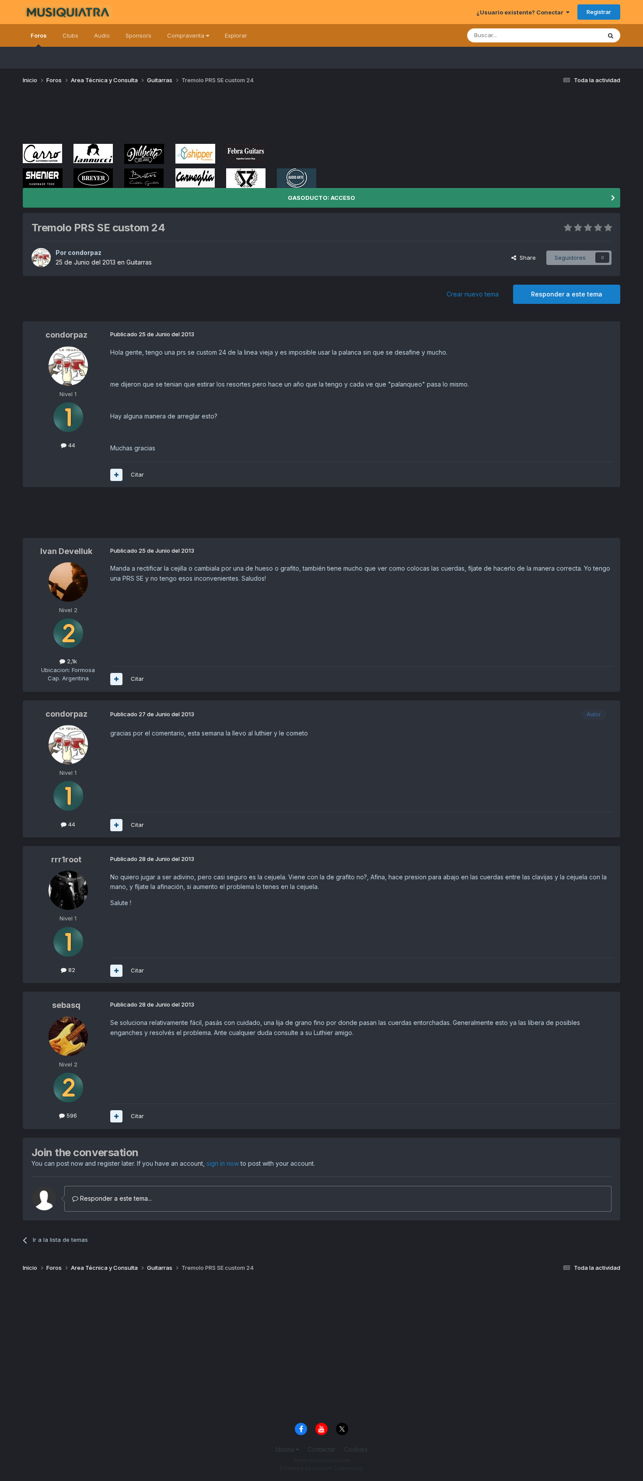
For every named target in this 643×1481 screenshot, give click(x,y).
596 (71, 1115)
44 (70, 445)
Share (526, 257)
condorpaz (84, 252)
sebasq (66, 1005)
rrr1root (66, 859)
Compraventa (186, 35)
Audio (102, 35)
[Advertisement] (182, 117)
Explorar (236, 35)
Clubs (70, 35)
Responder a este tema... (115, 1198)
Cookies (356, 1449)
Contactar (321, 1449)
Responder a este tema (566, 294)
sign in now (222, 1163)
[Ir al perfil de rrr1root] (68, 890)
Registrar (599, 11)
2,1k (71, 661)
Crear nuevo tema (473, 294)
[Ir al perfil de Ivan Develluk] (68, 582)
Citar (137, 474)
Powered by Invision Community (321, 1468)
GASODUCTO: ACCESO (321, 197)
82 (70, 969)
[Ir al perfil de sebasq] (68, 1036)
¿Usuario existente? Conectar (521, 12)
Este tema (576, 35)
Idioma (285, 1449)
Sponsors (138, 35)
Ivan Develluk (66, 551)
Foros (39, 35)
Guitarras (139, 262)
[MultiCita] (116, 475)
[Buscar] (610, 35)
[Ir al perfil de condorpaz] (41, 257)
